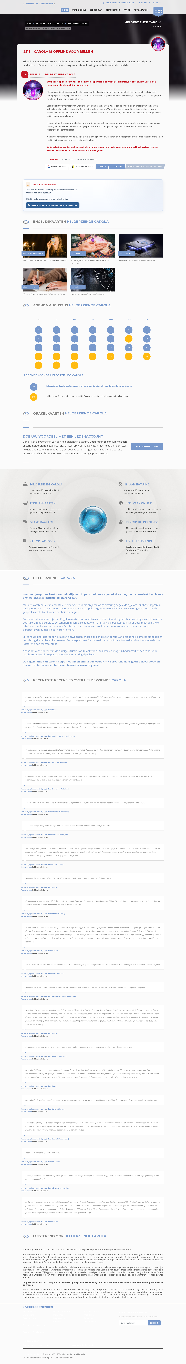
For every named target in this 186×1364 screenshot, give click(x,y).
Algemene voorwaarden (34, 1325)
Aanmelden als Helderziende (36, 1345)
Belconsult (96, 10)
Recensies (88, 1318)
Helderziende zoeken (63, 1311)
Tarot (126, 10)
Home (29, 23)
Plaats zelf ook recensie (33, 294)
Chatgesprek (113, 10)
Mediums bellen (91, 1311)
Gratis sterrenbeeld (79, 294)
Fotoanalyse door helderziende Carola (87, 260)
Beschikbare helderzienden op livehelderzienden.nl (45, 260)
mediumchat (76, 453)
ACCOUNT (158, 11)
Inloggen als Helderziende (81, 1345)
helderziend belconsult (40, 493)
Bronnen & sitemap (33, 1332)
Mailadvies (58, 1314)
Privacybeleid (90, 1321)
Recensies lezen (126, 260)
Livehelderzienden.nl (32, 1354)
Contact (57, 1321)
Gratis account (29, 1318)
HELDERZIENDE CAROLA (77, 23)
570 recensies (132, 553)
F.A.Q (25, 1321)
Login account (60, 1318)
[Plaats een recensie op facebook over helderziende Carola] (24, 541)
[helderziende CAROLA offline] (33, 90)
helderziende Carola (40, 712)
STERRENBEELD (78, 10)
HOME (65, 10)
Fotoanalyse (141, 10)
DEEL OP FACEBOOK (42, 541)
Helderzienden (30, 1311)
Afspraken (89, 1314)
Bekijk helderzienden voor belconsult (54, 205)
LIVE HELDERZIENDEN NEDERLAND (49, 23)
